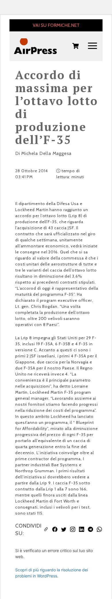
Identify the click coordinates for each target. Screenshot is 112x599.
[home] (35, 46)
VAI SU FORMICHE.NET (56, 25)
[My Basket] (75, 46)
